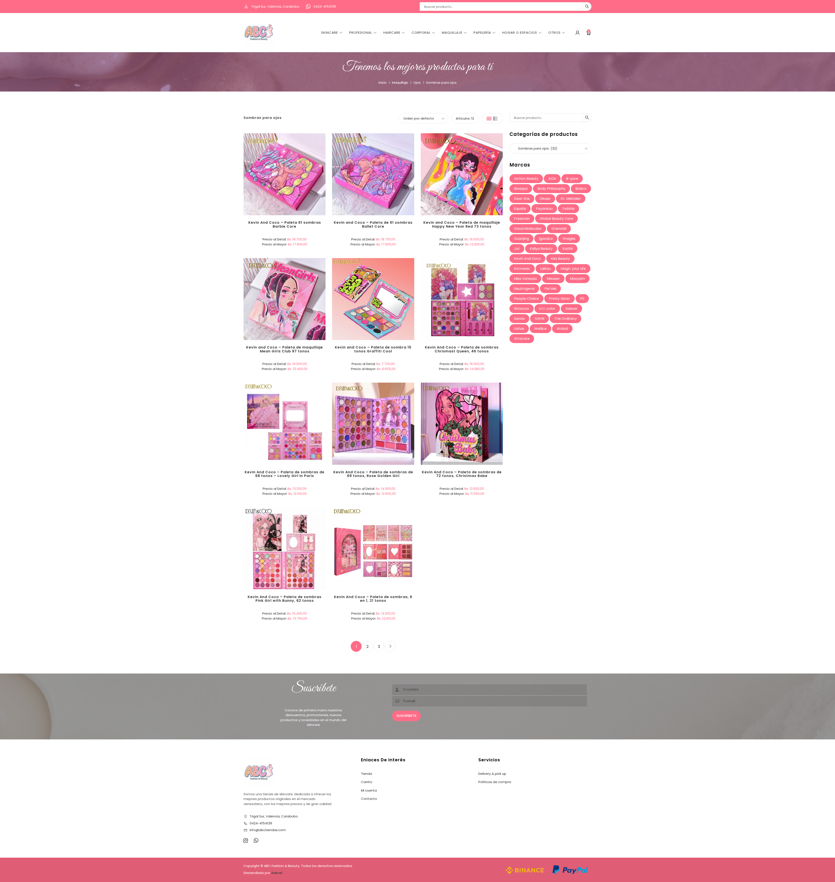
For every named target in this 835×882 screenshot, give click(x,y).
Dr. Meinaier (571, 198)
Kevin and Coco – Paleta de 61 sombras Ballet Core (373, 224)
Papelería (482, 32)
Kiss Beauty (560, 258)
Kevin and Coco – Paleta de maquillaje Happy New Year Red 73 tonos (461, 224)
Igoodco (546, 238)
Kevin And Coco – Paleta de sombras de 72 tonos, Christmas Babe (462, 474)
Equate (520, 208)
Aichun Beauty (526, 178)
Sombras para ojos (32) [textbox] (550, 148)
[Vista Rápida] (302, 156)
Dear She (522, 198)
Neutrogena (524, 288)
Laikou (545, 268)
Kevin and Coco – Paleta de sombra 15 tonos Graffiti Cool (373, 349)
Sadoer (571, 308)
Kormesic (522, 268)
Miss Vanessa (525, 278)
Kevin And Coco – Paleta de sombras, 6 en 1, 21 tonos (373, 598)
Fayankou (544, 208)
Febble (568, 208)
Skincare (329, 32)
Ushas (519, 328)
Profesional (360, 32)
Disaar (545, 198)
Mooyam (577, 278)
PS (582, 298)
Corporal (421, 32)
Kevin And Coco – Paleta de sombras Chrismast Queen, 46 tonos (462, 349)
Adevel (276, 872)
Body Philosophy (551, 188)
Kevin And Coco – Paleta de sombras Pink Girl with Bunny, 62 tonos (284, 598)
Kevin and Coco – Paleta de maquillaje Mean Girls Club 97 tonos (284, 349)
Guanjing (521, 238)
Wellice (540, 328)
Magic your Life (573, 268)
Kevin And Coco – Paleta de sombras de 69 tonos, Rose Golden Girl (373, 474)
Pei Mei (550, 288)
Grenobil (558, 228)
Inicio (383, 82)
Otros (554, 32)
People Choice (526, 298)
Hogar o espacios (519, 32)
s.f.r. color (547, 308)
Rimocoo (521, 308)
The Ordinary (565, 318)
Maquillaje (452, 32)
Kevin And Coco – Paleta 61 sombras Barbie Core (284, 224)
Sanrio (519, 318)
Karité (568, 248)
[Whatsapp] (256, 840)
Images (569, 238)
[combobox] (550, 148)
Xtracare (521, 338)
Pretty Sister (559, 298)
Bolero (580, 188)
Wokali (562, 328)
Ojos (417, 82)
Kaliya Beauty (541, 248)
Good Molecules (527, 228)
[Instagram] (245, 840)
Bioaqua (521, 188)
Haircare (391, 32)
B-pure (572, 178)
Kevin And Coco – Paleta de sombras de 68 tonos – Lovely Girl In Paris (284, 474)
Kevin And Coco (527, 258)
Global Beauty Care (556, 218)
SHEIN (539, 318)
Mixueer (553, 278)
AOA (552, 178)
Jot (517, 248)
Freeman (522, 218)
